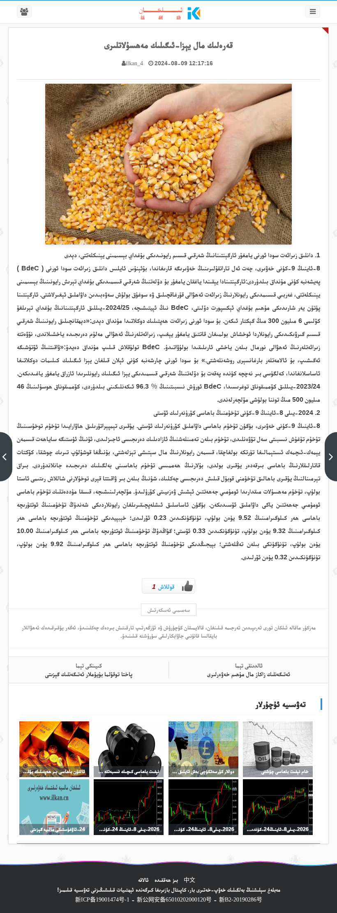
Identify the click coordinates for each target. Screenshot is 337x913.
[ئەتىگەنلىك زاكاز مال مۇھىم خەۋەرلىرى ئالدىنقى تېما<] (331, 456)
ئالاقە (143, 879)
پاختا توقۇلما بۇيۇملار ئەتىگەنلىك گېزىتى (88, 673)
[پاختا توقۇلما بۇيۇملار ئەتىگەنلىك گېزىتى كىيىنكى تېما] (6, 456)
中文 (189, 879)
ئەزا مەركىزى (284, 13)
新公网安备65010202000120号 (174, 900)
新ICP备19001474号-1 (102, 900)
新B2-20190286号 (240, 900)
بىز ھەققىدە (166, 879)
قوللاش (163, 586)
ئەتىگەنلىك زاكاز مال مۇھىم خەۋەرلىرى (248, 673)
